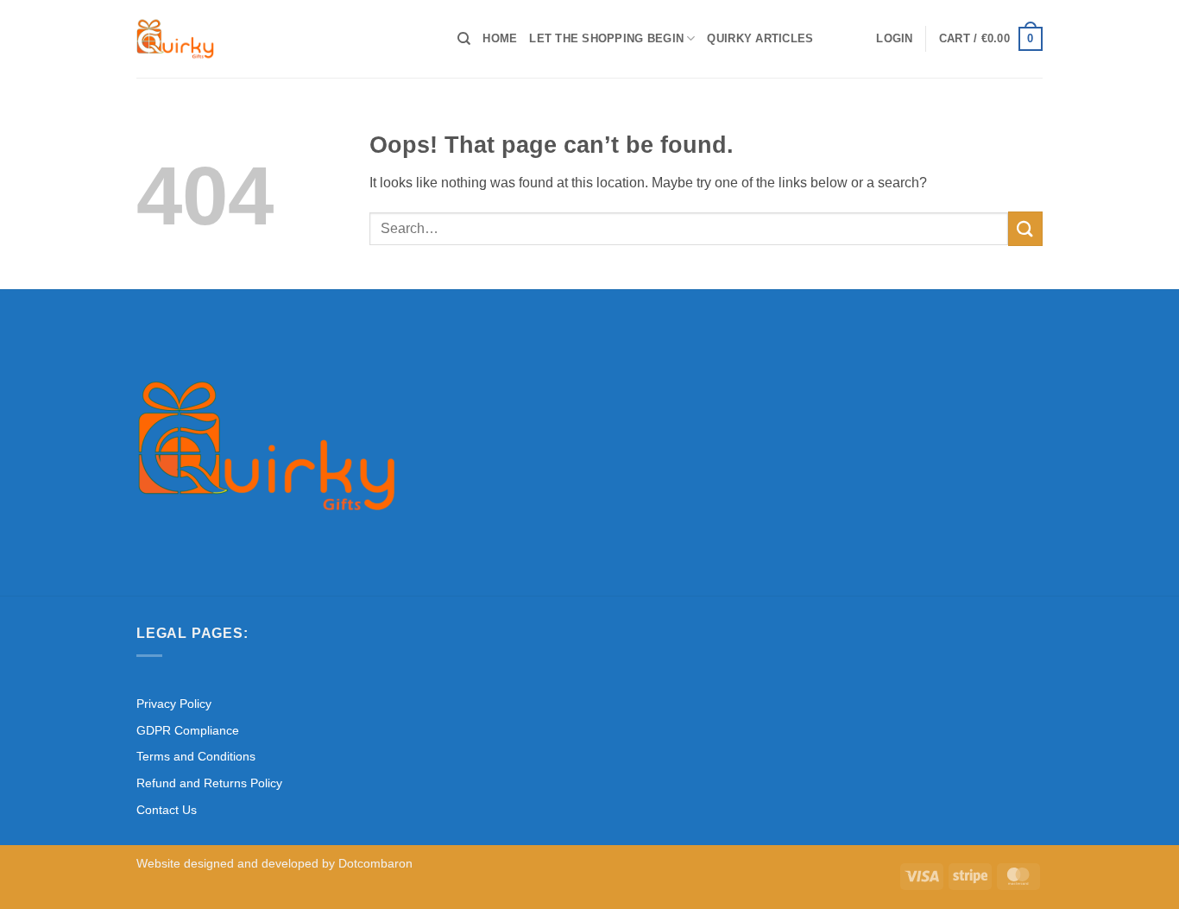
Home (499, 38)
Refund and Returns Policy (209, 783)
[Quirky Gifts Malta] (284, 39)
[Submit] (1025, 228)
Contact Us (166, 810)
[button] (894, 39)
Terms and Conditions (195, 756)
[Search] (463, 38)
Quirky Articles (760, 38)
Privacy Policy (173, 703)
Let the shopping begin (606, 38)
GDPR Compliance (187, 730)
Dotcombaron (375, 863)
